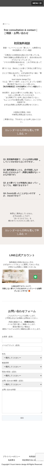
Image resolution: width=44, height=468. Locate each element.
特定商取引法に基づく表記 (32, 460)
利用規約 (32, 456)
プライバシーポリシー (11, 456)
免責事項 (11, 460)
